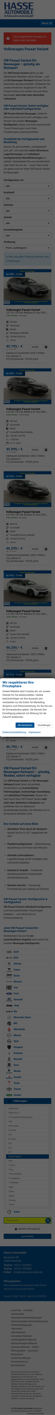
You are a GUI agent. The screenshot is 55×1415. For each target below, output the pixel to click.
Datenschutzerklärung (14, 732)
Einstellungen (44, 725)
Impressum (35, 732)
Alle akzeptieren (25, 725)
